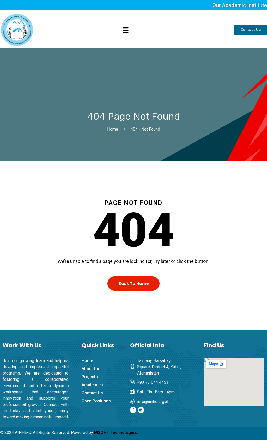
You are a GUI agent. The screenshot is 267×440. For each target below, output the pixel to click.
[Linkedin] (141, 410)
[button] (125, 30)
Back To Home (133, 283)
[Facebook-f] (133, 410)
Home (113, 129)
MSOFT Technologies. (116, 432)
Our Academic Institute (239, 5)
